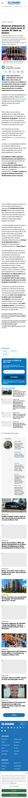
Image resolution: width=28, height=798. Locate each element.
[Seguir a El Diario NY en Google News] (17, 727)
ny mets (5, 354)
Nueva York (10, 22)
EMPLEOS (4, 766)
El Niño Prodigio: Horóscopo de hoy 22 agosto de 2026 (19, 455)
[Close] (26, 773)
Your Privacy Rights (14, 786)
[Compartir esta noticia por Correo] (18, 71)
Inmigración (17, 742)
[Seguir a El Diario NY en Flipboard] (20, 727)
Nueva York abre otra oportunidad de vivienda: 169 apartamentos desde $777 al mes (19, 425)
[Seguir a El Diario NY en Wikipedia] (23, 727)
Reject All (14, 790)
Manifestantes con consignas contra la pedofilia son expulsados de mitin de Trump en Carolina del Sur (19, 479)
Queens (5, 351)
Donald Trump (18, 6)
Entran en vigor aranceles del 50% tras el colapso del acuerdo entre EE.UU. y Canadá (19, 467)
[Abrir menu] (2, 3)
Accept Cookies (14, 795)
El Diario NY (4, 22)
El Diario (10, 66)
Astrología (17, 452)
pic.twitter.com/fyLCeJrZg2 (9, 325)
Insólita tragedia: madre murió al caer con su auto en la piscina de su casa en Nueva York (19, 394)
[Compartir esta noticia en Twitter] (14, 71)
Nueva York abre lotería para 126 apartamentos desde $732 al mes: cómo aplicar (19, 445)
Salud (3, 748)
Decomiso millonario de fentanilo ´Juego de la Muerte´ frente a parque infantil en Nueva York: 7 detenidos (13, 625)
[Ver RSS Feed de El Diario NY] (5, 730)
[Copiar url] (22, 71)
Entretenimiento (6, 745)
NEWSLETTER (17, 763)
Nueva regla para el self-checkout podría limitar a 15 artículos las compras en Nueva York (14, 653)
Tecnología (4, 754)
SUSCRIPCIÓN (17, 766)
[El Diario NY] (14, 3)
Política (16, 463)
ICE (25, 6)
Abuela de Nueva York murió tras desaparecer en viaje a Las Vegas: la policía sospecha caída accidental (19, 491)
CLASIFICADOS (5, 763)
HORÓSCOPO (17, 769)
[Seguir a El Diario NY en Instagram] (8, 727)
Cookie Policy (13, 783)
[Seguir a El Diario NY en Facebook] (2, 727)
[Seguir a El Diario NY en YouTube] (11, 727)
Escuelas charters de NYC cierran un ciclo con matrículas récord (14, 678)
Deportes (13, 351)
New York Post (20, 99)
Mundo (3, 742)
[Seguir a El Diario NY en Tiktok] (14, 727)
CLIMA (3, 769)
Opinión (16, 754)
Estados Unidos (18, 739)
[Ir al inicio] (8, 724)
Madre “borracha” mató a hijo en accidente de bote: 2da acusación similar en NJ (19, 416)
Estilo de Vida (5, 751)
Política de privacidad (7, 382)
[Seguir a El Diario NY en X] (5, 727)
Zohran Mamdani (6, 6)
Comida (16, 748)
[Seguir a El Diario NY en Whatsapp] (2, 730)
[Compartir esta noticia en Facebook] (10, 71)
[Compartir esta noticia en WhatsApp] (6, 71)
